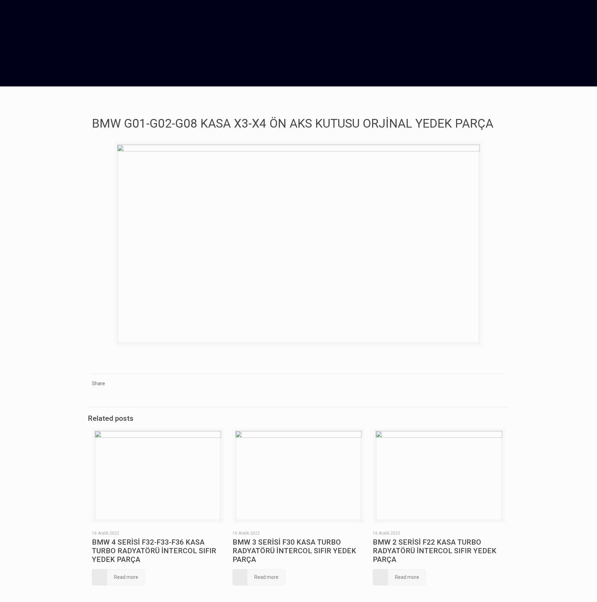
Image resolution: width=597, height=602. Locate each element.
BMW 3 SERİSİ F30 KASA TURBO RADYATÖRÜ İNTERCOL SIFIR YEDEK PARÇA (294, 551)
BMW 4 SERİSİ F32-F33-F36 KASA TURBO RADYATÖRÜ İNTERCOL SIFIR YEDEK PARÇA (154, 551)
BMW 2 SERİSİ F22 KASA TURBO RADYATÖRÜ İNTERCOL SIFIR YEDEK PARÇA (434, 551)
